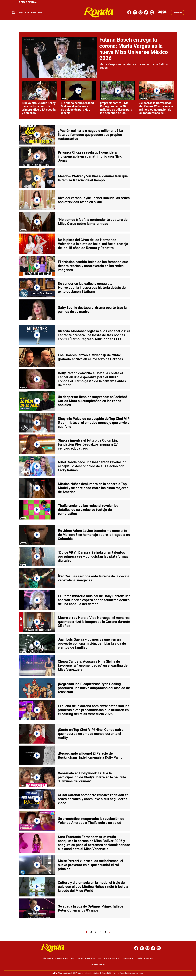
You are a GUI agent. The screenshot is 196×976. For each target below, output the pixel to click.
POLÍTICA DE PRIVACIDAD (83, 958)
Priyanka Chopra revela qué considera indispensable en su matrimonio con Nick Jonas (89, 156)
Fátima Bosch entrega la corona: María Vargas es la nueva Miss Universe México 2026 (133, 49)
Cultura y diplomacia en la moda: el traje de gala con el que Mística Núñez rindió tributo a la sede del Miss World (93, 887)
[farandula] (98, 12)
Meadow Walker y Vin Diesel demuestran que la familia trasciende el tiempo (93, 178)
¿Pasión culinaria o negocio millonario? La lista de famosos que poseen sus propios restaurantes (90, 135)
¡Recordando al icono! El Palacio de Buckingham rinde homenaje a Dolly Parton (91, 755)
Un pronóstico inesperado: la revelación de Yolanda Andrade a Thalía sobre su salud (91, 821)
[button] (13, 12)
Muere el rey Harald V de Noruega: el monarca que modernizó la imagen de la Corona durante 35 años (94, 622)
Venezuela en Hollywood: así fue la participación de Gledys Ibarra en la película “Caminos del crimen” (92, 777)
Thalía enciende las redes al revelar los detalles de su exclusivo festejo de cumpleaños (88, 510)
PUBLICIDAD (127, 958)
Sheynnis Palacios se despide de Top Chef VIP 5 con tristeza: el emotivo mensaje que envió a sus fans (94, 423)
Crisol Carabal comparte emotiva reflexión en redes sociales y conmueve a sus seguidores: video (93, 799)
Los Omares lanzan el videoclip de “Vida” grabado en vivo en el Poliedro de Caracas (90, 357)
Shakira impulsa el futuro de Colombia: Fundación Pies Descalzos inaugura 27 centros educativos (88, 444)
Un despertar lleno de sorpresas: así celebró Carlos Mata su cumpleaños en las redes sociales (92, 401)
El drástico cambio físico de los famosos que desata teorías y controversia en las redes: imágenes (93, 266)
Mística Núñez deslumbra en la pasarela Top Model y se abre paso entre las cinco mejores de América (93, 488)
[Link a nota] (59, 57)
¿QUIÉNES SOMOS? (144, 958)
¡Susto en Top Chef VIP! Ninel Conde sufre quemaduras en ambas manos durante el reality (90, 734)
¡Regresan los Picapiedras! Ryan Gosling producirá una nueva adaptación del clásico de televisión (94, 688)
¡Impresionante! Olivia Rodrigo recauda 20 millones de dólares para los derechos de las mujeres (116, 109)
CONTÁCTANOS (98, 965)
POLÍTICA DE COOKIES (108, 958)
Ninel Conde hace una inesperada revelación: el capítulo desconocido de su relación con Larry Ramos (92, 466)
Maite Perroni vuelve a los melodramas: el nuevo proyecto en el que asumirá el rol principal (90, 865)
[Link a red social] (136, 948)
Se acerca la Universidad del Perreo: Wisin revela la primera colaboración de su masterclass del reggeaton (156, 109)
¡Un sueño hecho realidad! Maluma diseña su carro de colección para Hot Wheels (77, 108)
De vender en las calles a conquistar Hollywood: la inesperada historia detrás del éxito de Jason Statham (92, 288)
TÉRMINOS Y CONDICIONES (55, 958)
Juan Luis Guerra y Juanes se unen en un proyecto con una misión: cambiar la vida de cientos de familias (92, 643)
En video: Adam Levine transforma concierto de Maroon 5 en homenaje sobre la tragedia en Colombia (94, 535)
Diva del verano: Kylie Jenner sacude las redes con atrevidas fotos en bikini (94, 200)
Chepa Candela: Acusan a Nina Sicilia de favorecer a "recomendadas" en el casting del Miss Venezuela (93, 665)
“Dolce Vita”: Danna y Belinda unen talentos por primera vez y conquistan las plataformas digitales (93, 556)
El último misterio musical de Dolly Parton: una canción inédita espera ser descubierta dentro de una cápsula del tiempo (94, 600)
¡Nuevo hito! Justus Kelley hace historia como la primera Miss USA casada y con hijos (39, 108)
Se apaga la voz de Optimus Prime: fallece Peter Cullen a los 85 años (90, 908)
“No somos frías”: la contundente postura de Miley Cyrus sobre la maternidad (92, 222)
